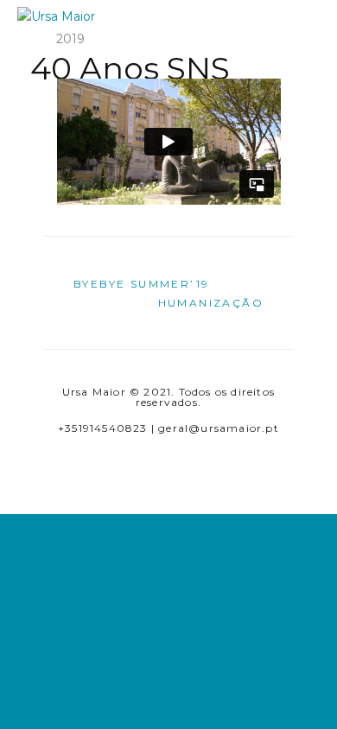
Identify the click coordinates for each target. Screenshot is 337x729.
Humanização (211, 303)
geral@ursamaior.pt (218, 428)
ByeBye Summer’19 (141, 284)
